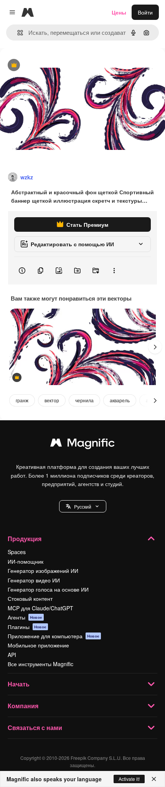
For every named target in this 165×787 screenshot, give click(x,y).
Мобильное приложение (38, 645)
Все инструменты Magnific (40, 664)
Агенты (25, 617)
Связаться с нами (35, 727)
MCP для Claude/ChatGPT (40, 608)
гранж (22, 400)
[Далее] (155, 347)
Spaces (17, 552)
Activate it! (129, 779)
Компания (23, 705)
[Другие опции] (114, 270)
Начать (19, 684)
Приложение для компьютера (53, 636)
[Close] (153, 779)
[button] (82, 506)
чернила (84, 400)
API (12, 655)
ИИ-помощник (25, 561)
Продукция (24, 538)
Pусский (82, 506)
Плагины (27, 627)
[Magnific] (82, 444)
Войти (145, 12)
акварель (120, 400)
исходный (51, 66)
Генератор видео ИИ (34, 580)
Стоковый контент (30, 598)
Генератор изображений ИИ (43, 570)
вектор (52, 400)
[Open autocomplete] (17, 33)
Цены (119, 12)
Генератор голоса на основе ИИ (48, 589)
